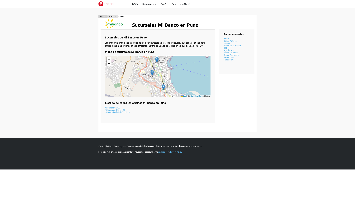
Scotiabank (229, 60)
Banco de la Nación (181, 4)
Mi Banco (112, 16)
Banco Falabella (231, 52)
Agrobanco (229, 50)
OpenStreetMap (196, 96)
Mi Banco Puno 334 (113, 108)
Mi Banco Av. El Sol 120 (115, 110)
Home (102, 16)
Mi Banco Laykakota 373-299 (117, 112)
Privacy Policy (176, 152)
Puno (122, 16)
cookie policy (163, 152)
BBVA (135, 4)
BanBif (164, 4)
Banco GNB (229, 57)
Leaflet (185, 96)
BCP (226, 48)
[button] (152, 73)
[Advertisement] (177, 190)
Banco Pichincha (231, 55)
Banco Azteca (149, 4)
